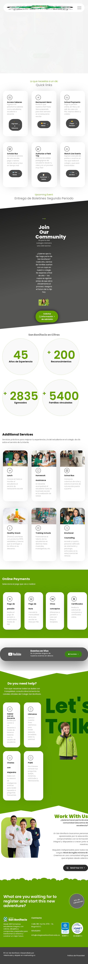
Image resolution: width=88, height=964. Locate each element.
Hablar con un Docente (11, 716)
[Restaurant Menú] (38, 97)
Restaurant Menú (43, 102)
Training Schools (43, 533)
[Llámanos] (30, 709)
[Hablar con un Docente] (9, 709)
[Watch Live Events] (67, 149)
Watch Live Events (72, 153)
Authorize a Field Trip (43, 154)
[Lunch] (9, 470)
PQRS (30, 763)
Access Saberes (14, 102)
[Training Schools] (38, 528)
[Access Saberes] (9, 97)
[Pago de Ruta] (31, 599)
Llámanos (32, 714)
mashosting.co (29, 955)
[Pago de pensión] (9, 599)
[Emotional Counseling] (67, 528)
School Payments (72, 102)
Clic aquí (40, 56)
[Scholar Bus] (9, 149)
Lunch (9, 475)
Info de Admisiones (78, 901)
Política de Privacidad (76, 955)
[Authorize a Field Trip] (38, 149)
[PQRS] (30, 757)
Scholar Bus (12, 153)
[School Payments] (67, 97)
